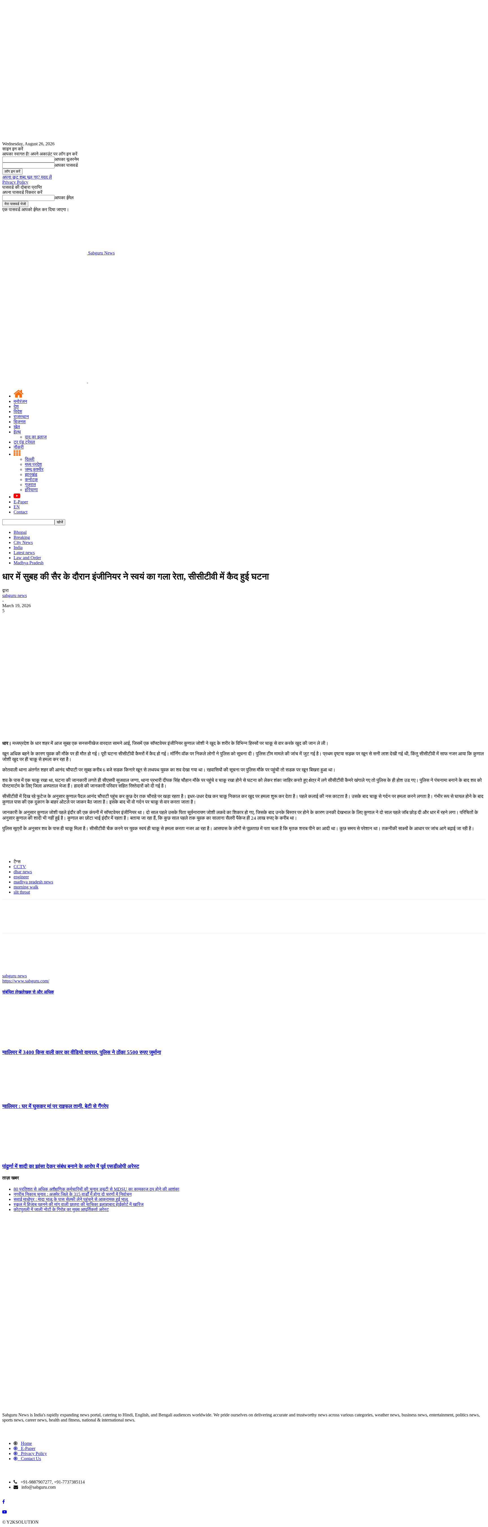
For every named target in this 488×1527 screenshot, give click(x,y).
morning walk (26, 887)
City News (23, 542)
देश (16, 406)
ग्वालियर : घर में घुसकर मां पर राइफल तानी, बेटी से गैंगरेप (55, 1106)
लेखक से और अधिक (37, 992)
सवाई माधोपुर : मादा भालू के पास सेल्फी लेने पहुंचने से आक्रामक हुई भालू (71, 1199)
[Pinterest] (52, 619)
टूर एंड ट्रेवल (24, 442)
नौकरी (19, 447)
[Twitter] (32, 619)
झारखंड (31, 474)
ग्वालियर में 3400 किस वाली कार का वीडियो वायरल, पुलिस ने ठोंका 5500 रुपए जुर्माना (81, 1052)
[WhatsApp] (72, 619)
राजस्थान (21, 416)
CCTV (20, 866)
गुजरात (30, 484)
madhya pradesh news (33, 881)
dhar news (23, 871)
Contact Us (31, 1458)
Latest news (24, 552)
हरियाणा (31, 489)
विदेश (18, 411)
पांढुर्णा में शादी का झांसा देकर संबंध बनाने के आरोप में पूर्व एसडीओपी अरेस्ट (70, 1166)
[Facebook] (11, 619)
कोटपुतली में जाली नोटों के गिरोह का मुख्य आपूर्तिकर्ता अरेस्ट (61, 1209)
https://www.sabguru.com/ (25, 980)
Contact (20, 512)
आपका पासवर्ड (66, 165)
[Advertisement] (244, 297)
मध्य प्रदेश (33, 464)
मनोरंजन (20, 401)
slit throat (22, 892)
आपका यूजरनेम (67, 159)
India (18, 547)
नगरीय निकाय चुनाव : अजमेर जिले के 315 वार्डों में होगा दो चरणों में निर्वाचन (73, 1194)
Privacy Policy (15, 182)
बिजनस (20, 421)
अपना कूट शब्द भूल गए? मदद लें (27, 177)
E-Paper (21, 501)
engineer (21, 876)
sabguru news (14, 595)
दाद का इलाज (36, 437)
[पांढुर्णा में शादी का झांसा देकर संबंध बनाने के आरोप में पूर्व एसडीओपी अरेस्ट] (33, 1155)
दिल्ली (29, 459)
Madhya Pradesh (28, 562)
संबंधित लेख (11, 992)
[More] (93, 619)
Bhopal (20, 532)
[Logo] (45, 381)
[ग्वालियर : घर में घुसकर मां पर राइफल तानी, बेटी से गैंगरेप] (33, 1095)
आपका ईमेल (64, 197)
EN (17, 506)
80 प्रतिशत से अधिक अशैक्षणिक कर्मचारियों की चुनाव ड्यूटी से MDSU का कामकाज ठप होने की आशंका (96, 1189)
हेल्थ (17, 431)
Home (26, 1443)
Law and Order (27, 557)
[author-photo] (15, 970)
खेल (17, 426)
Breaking (22, 537)
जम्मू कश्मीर (34, 469)
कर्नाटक (31, 479)
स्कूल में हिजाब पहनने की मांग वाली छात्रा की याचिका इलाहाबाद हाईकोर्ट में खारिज (78, 1204)
